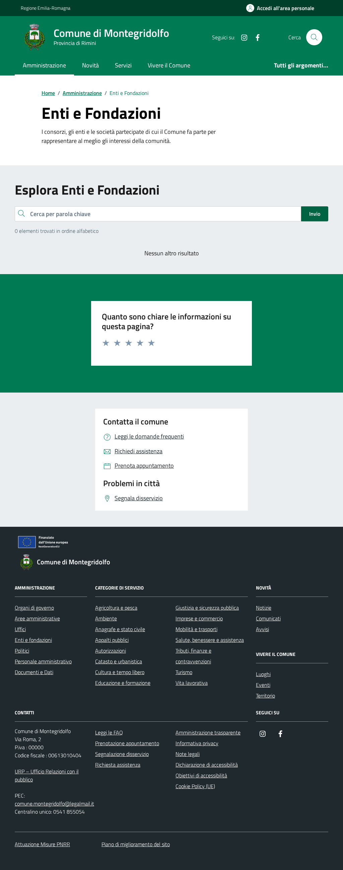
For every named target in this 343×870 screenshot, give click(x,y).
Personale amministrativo (43, 661)
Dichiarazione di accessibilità (207, 765)
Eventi (263, 685)
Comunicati (268, 618)
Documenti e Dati (34, 672)
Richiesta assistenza (117, 765)
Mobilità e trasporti (196, 629)
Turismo (184, 672)
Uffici (20, 629)
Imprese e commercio (199, 618)
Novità (90, 65)
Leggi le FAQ (109, 732)
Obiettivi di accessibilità (201, 775)
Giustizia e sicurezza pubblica (207, 608)
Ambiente (106, 618)
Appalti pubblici (112, 640)
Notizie (263, 608)
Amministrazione (44, 65)
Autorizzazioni (110, 651)
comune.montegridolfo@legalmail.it (54, 804)
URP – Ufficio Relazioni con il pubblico (47, 775)
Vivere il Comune (169, 65)
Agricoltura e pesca (116, 608)
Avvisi (262, 629)
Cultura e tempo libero (119, 672)
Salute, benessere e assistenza (210, 640)
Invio (314, 214)
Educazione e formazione (122, 683)
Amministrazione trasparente (208, 732)
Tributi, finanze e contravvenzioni (193, 656)
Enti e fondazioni (33, 640)
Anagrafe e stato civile (120, 629)
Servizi (123, 65)
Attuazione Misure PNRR (42, 844)
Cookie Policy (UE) (195, 786)
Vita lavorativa (192, 683)
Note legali (188, 754)
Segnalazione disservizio (122, 754)
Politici (22, 651)
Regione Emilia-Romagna (45, 7)
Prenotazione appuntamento (127, 743)
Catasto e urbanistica (118, 661)
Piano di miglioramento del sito (135, 844)
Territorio (265, 696)
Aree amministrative (37, 618)
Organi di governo (34, 608)
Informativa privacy (197, 743)
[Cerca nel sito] (314, 37)
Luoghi (263, 674)
